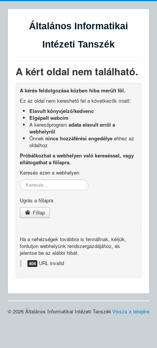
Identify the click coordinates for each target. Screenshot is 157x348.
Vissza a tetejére (130, 311)
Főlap (38, 212)
